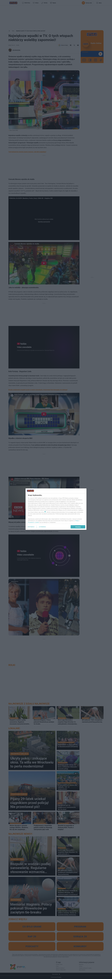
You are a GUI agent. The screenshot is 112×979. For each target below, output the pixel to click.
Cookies (37, 522)
